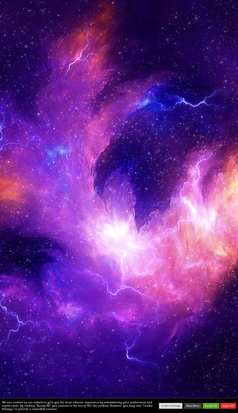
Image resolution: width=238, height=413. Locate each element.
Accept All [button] (211, 405)
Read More (193, 405)
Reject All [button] (228, 405)
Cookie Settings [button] (170, 405)
